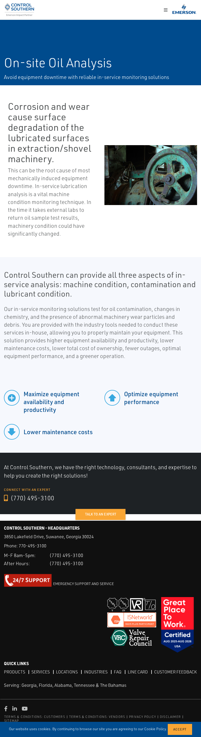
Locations (67, 671)
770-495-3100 (32, 545)
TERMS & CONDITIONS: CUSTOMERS (34, 717)
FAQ (117, 671)
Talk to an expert (100, 514)
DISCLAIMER (170, 717)
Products (14, 671)
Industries (96, 671)
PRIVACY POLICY (142, 717)
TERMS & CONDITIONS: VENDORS (97, 717)
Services (40, 671)
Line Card (138, 671)
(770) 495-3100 (31, 498)
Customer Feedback (175, 671)
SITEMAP (11, 721)
